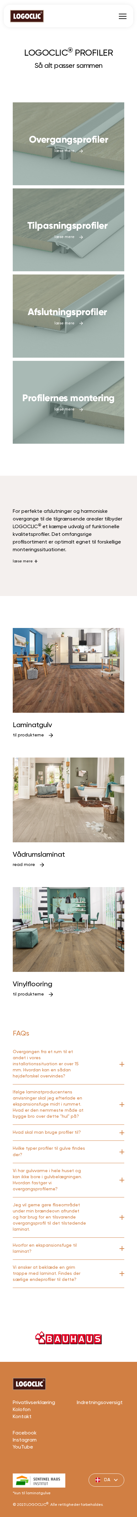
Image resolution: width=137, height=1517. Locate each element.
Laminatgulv (32, 725)
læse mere (23, 561)
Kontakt (22, 1416)
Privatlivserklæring (34, 1402)
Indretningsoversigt (100, 1402)
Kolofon (22, 1409)
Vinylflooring (32, 984)
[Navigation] (122, 16)
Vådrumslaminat (39, 854)
